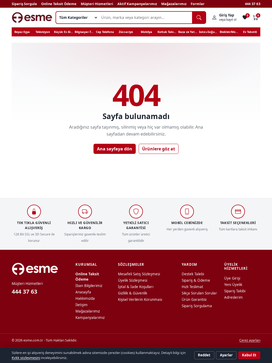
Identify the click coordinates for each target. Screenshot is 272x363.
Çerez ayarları (249, 340)
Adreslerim (233, 297)
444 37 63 (252, 3)
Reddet (204, 355)
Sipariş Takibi (234, 291)
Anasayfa (83, 292)
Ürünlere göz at (158, 149)
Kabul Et (249, 355)
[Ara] (199, 17)
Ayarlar (226, 355)
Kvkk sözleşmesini (26, 357)
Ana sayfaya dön (114, 149)
